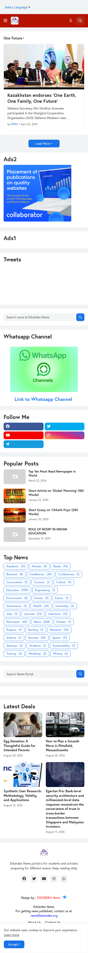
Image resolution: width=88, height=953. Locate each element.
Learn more (11, 935)
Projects (14, 630)
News (42, 622)
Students (37, 646)
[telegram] (24, 444)
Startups (14, 646)
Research (59, 630)
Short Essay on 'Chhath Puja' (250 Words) (53, 512)
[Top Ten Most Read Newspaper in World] (15, 476)
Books (60, 566)
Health (41, 606)
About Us (34, 922)
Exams (61, 598)
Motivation (16, 622)
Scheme (13, 638)
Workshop (37, 654)
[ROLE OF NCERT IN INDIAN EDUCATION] (15, 534)
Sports (59, 638)
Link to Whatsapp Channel (44, 399)
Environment (17, 598)
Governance (16, 606)
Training (14, 654)
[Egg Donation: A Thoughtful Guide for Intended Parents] (23, 724)
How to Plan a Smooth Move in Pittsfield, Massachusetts (62, 745)
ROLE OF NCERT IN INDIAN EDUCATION (47, 531)
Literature (57, 614)
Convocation (17, 582)
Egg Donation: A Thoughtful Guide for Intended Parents (19, 745)
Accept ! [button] (14, 944)
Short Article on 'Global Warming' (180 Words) (56, 493)
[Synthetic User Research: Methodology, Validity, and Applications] (23, 774)
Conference (41, 574)
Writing (60, 654)
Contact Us (52, 922)
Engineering (45, 590)
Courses (42, 582)
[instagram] (65, 435)
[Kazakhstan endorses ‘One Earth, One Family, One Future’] (44, 66)
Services (37, 638)
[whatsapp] (64, 879)
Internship (65, 606)
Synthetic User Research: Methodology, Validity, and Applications (23, 795)
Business (14, 574)
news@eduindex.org (44, 915)
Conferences (68, 574)
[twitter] (65, 426)
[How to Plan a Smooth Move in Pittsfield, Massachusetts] (65, 724)
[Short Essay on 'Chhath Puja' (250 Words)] (15, 515)
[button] (5, 20)
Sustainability (64, 646)
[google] (65, 444)
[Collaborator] (37, 220)
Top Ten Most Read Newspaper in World (52, 473)
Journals (33, 614)
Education (17, 590)
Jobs (11, 614)
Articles (39, 566)
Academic (15, 566)
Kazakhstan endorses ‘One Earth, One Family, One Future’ (41, 98)
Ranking (35, 630)
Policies (63, 622)
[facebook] (24, 426)
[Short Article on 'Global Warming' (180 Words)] (15, 496)
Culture (63, 582)
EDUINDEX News (49, 897)
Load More (42, 143)
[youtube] (24, 435)
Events (41, 598)
